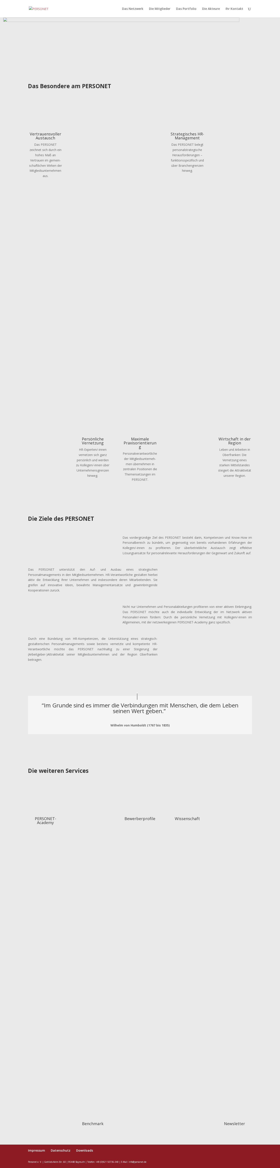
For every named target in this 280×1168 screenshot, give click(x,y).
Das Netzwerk (132, 9)
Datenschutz (60, 1150)
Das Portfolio (186, 9)
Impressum (36, 1150)
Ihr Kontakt (234, 9)
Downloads (84, 1150)
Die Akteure (211, 9)
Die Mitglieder (159, 9)
